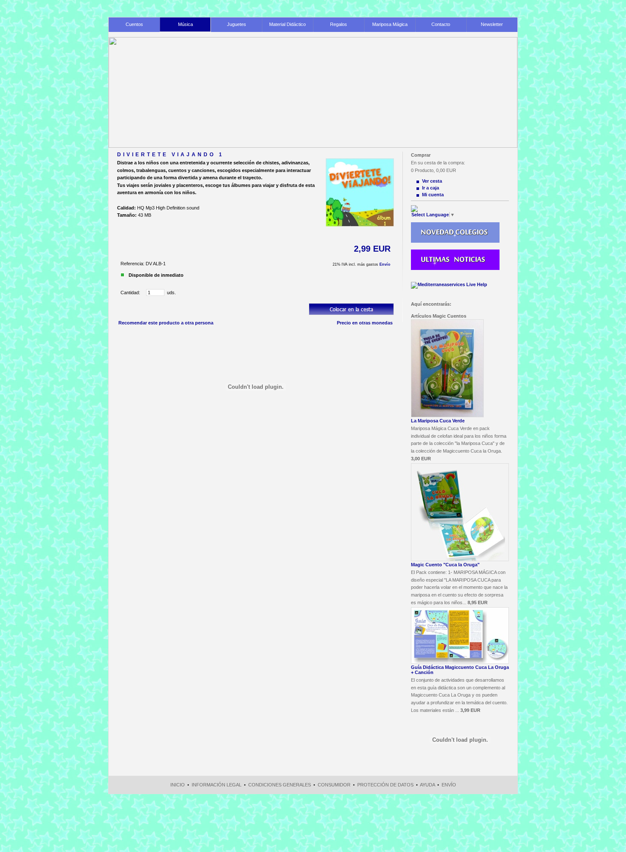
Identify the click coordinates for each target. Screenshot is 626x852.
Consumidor (334, 784)
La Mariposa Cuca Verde (438, 420)
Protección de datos (385, 784)
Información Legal (216, 784)
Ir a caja (430, 187)
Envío (385, 264)
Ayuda (427, 784)
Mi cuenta (433, 194)
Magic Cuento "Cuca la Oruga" (445, 564)
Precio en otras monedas (365, 322)
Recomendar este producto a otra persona (165, 322)
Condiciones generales (279, 784)
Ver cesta (432, 181)
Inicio (177, 784)
